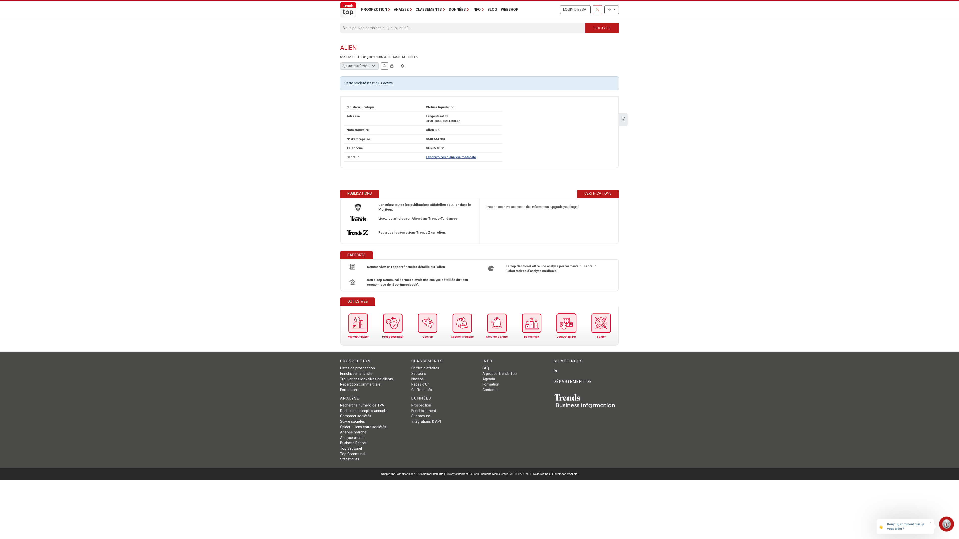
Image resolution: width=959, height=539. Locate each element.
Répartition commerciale (360, 384)
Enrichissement (423, 411)
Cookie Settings (541, 474)
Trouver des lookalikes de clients (366, 379)
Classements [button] (429, 9)
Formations (349, 390)
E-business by (565, 474)
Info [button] (477, 9)
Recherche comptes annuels (363, 411)
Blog (492, 9)
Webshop (509, 9)
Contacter (490, 390)
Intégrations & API (426, 421)
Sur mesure (420, 416)
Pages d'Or (420, 384)
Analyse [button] (401, 9)
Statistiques (349, 459)
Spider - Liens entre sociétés (363, 427)
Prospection (421, 405)
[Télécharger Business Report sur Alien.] (623, 120)
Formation (490, 384)
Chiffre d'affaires (425, 368)
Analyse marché (353, 432)
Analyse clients (352, 438)
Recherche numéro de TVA (362, 405)
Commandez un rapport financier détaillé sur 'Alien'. (406, 267)
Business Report (353, 443)
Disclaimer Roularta (430, 474)
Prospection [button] (374, 9)
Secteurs (418, 374)
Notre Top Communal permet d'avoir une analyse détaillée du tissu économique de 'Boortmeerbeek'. (417, 282)
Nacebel (418, 379)
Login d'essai (575, 9)
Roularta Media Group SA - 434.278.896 (505, 474)
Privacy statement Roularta (462, 474)
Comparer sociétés (355, 416)
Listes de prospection (357, 368)
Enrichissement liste (356, 374)
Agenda (488, 379)
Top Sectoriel (351, 448)
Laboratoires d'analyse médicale (451, 157)
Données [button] (457, 9)
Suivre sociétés (352, 421)
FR (610, 9)
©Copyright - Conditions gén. (398, 474)
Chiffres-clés (421, 390)
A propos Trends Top (499, 374)
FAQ (485, 368)
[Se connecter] (597, 9)
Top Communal (352, 454)
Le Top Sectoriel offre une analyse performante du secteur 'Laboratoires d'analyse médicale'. (551, 268)
